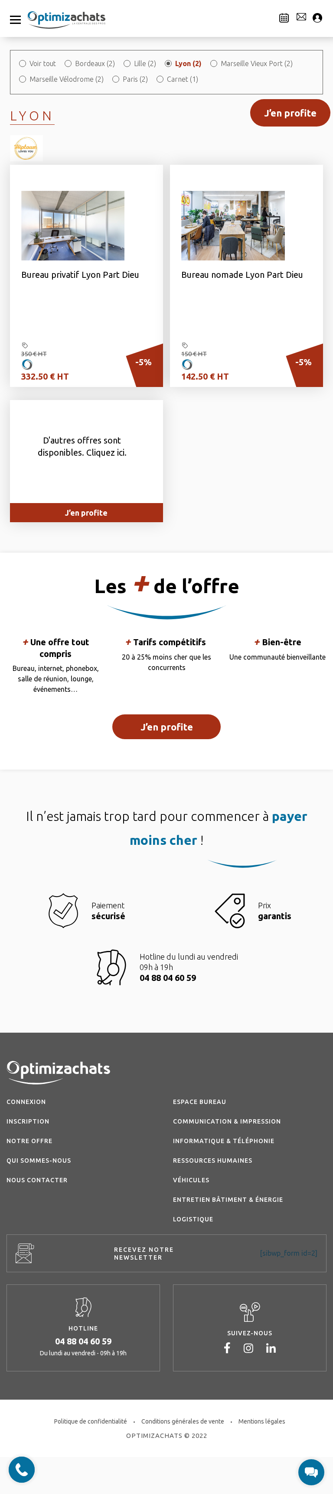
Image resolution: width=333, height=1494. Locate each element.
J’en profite (290, 112)
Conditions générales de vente (182, 1421)
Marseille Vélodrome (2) (66, 79)
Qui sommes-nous (39, 1160)
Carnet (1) (182, 79)
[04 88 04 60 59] (22, 1470)
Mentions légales (261, 1421)
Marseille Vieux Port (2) (257, 63)
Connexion (26, 1101)
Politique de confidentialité (90, 1421)
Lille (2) (145, 63)
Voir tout (42, 63)
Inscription (28, 1121)
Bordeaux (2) (95, 63)
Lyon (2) (188, 63)
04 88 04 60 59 (83, 1341)
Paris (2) (135, 79)
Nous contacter (37, 1180)
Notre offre (29, 1140)
